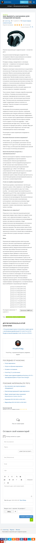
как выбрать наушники (19, 317)
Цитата (21, 480)
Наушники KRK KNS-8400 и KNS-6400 (15, 399)
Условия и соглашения (11, 369)
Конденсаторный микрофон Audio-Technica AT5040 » (17, 333)
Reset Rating (23, 500)
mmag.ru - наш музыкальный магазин (18, 6)
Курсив (8, 476)
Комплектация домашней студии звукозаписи (17, 391)
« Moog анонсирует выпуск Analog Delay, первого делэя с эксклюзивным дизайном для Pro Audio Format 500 (18, 330)
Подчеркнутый (12, 476)
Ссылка (17, 476)
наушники (9, 317)
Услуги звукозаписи (10, 363)
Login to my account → (25, 451)
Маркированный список (9, 480)
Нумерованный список (13, 480)
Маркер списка (16, 480)
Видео (4, 480)
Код (4, 483)
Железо (5, 15)
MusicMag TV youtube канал (12, 372)
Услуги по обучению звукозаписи (14, 366)
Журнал (12, 529)
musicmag (7, 21)
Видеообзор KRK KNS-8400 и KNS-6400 (15, 402)
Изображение (20, 476)
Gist (8, 483)
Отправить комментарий (26, 516)
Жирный (5, 476)
